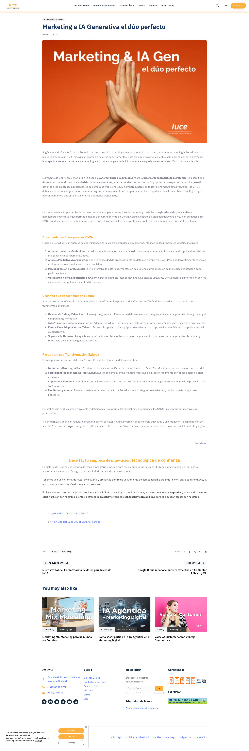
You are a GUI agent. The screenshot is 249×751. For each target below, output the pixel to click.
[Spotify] (75, 701)
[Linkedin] (205, 552)
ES (226, 5)
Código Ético (185, 737)
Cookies (157, 737)
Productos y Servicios (104, 5)
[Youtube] (69, 701)
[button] (218, 6)
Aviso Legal (116, 737)
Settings (71, 742)
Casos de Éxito (126, 5)
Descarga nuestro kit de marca (142, 708)
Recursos (153, 5)
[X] (195, 552)
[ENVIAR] (159, 688)
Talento (141, 5)
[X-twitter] (63, 701)
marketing (66, 551)
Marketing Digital (53, 20)
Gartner (204, 443)
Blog (171, 5)
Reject (71, 736)
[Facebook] (189, 552)
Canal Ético (201, 737)
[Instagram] (50, 701)
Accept (71, 730)
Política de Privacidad (137, 737)
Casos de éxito (91, 686)
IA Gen (54, 551)
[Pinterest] (200, 552)
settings (38, 740)
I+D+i (163, 5)
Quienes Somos (82, 5)
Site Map (170, 737)
